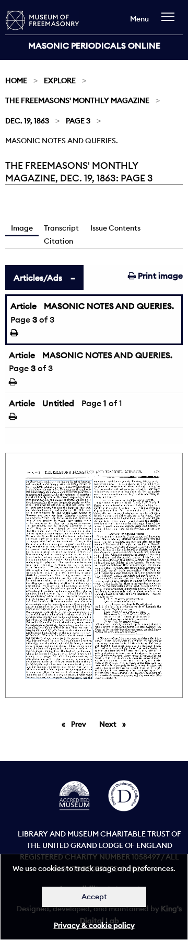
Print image (159, 275)
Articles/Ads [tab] (38, 277)
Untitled (58, 403)
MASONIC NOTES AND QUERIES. (109, 306)
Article (23, 306)
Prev (80, 724)
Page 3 (78, 120)
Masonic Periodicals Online (94, 45)
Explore (60, 80)
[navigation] (170, 22)
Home (16, 80)
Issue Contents (115, 228)
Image (22, 228)
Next (115, 724)
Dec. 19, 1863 (27, 120)
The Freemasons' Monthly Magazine (77, 100)
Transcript (61, 228)
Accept (94, 896)
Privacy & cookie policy (94, 925)
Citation (58, 241)
